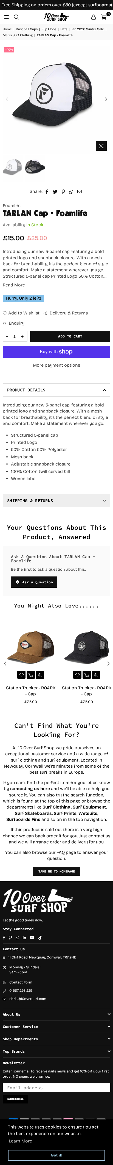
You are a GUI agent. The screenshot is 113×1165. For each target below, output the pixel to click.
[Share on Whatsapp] (71, 191)
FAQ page (66, 852)
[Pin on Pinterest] (63, 191)
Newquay (13, 766)
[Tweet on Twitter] (55, 191)
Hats (63, 29)
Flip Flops (49, 29)
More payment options (56, 365)
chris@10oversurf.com (27, 999)
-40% (9, 49)
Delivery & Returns (68, 313)
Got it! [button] (57, 1155)
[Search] (16, 17)
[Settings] (93, 17)
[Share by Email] (79, 191)
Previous (7, 100)
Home (7, 29)
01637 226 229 (20, 990)
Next (106, 100)
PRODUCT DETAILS (26, 389)
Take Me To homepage (56, 871)
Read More (14, 285)
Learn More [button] (20, 1141)
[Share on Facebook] (47, 191)
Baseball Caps (27, 29)
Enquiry (16, 323)
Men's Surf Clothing (18, 35)
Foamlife (12, 205)
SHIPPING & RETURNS (30, 500)
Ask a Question (36, 582)
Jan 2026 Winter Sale (87, 29)
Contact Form (20, 982)
